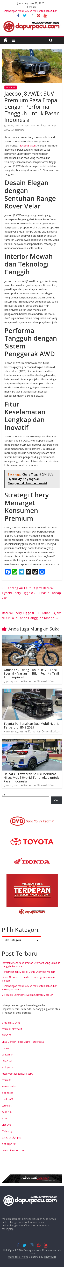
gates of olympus (11, 1137)
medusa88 (7, 1099)
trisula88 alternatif (12, 1029)
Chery (43, 125)
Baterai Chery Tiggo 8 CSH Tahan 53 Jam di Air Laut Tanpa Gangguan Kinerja (31, 615)
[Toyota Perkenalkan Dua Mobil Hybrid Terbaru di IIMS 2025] (32, 690)
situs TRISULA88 (11, 1022)
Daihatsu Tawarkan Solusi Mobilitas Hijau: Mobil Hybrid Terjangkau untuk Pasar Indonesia (31, 777)
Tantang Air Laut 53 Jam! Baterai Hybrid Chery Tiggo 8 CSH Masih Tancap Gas (31, 593)
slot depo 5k (9, 1143)
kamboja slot (9, 1086)
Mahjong (7, 1131)
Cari (4, 794)
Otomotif (10, 87)
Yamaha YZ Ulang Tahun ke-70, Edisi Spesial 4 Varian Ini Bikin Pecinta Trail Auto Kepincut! (31, 673)
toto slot (6, 1105)
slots (4, 1118)
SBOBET (6, 1035)
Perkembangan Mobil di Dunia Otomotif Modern (28, 971)
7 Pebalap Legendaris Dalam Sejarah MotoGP (27, 994)
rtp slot (6, 1048)
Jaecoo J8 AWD (27, 145)
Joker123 (7, 1060)
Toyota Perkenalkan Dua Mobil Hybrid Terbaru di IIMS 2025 (32, 725)
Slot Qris (6, 1124)
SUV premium (17, 129)
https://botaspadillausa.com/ (17, 1073)
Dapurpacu (29, 125)
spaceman (7, 1054)
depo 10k (7, 1112)
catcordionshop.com (13, 1150)
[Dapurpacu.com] (6, 40)
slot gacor (7, 1067)
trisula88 (6, 1080)
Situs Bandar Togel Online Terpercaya (23, 1041)
